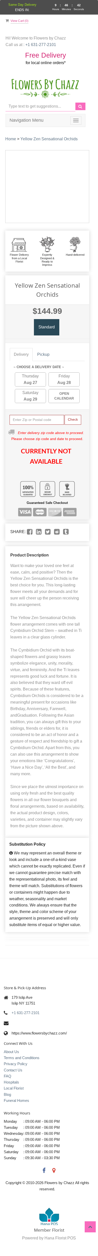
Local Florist (14, 1088)
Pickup (43, 354)
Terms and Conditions (21, 1058)
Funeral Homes (16, 1100)
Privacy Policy (15, 1064)
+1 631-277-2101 (25, 1013)
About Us (11, 1052)
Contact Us (13, 1070)
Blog (7, 1094)
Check (73, 419)
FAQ (7, 1076)
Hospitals (11, 1082)
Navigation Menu (26, 120)
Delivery (21, 354)
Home (10, 139)
